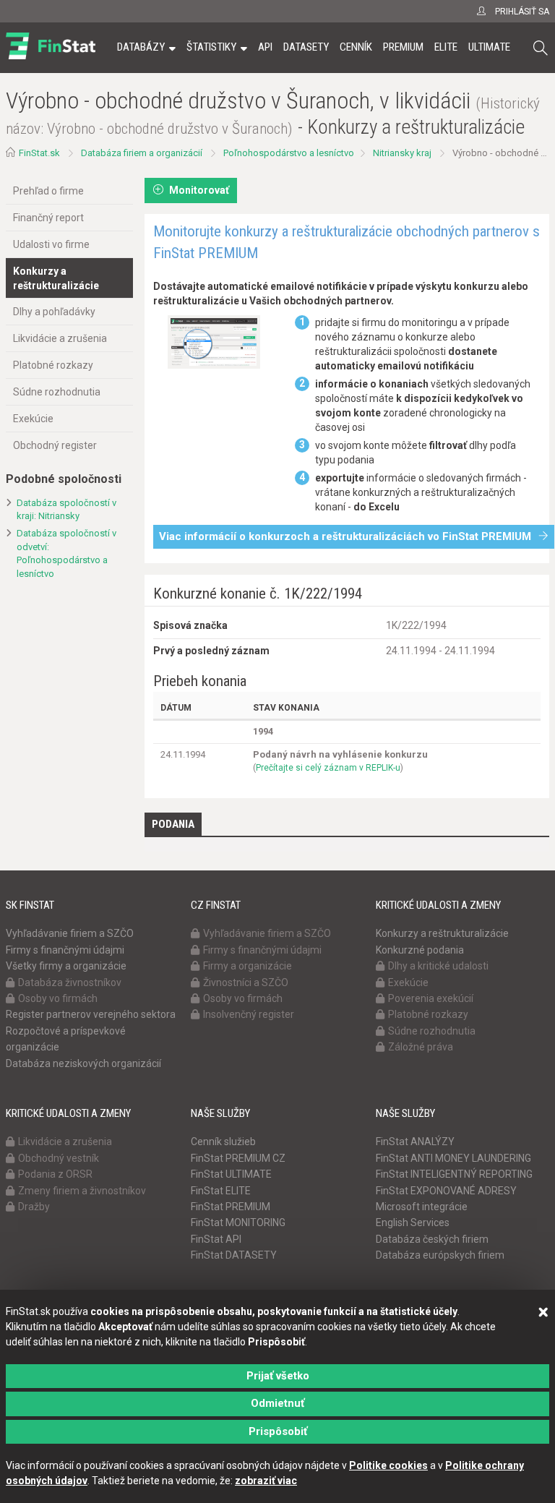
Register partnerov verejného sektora (91, 1014)
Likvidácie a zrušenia (60, 338)
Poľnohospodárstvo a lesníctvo (288, 152)
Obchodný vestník (58, 1158)
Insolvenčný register (248, 1014)
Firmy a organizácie (247, 966)
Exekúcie (33, 418)
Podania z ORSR (55, 1174)
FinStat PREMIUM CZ (238, 1158)
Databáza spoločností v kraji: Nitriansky (66, 509)
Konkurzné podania (420, 950)
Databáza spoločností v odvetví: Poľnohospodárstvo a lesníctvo (66, 553)
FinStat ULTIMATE (231, 1174)
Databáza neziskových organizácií (83, 1063)
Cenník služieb (223, 1141)
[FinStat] (50, 57)
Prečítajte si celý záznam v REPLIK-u (328, 768)
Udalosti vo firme (51, 244)
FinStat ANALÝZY (415, 1141)
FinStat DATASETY (234, 1255)
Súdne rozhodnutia (56, 392)
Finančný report (48, 217)
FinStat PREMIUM (230, 1206)
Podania (173, 824)
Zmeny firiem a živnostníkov (82, 1190)
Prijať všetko (277, 1375)
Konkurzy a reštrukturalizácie (56, 278)
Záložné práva (420, 1047)
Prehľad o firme (48, 191)
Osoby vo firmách (58, 998)
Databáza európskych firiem (440, 1255)
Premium (403, 46)
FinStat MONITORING (238, 1222)
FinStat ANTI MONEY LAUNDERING (453, 1158)
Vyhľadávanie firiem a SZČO (70, 933)
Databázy (141, 46)
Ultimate (489, 46)
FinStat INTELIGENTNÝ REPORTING (454, 1174)
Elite (445, 46)
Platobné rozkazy (53, 365)
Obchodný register (55, 445)
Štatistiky (211, 46)
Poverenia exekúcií (430, 998)
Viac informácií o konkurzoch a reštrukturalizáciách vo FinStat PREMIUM (345, 536)
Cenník (356, 46)
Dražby (34, 1206)
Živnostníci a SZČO (245, 982)
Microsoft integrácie (422, 1206)
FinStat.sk (39, 152)
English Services (412, 1222)
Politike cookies (388, 1465)
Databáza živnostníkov (69, 982)
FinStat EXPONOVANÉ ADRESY (446, 1190)
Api (265, 46)
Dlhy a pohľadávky (54, 311)
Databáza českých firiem (432, 1239)
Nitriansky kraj (402, 152)
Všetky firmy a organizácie (66, 966)
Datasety (306, 46)
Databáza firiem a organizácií (141, 152)
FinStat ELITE (221, 1190)
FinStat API (216, 1239)
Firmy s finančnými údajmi (65, 950)
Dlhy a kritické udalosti (438, 966)
